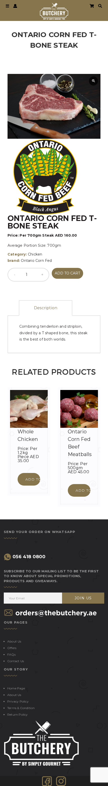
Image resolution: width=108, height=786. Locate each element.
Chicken (35, 254)
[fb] (47, 781)
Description (45, 307)
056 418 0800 (28, 556)
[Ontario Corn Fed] (45, 176)
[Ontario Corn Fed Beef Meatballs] (79, 409)
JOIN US (83, 598)
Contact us (15, 661)
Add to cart (67, 273)
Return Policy (17, 714)
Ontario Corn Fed (36, 260)
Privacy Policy (18, 701)
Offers (11, 648)
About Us (14, 641)
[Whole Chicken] (29, 409)
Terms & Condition (21, 708)
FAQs (11, 654)
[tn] (61, 781)
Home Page (16, 688)
